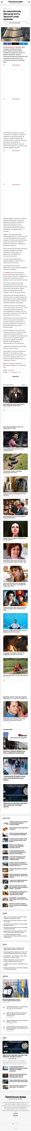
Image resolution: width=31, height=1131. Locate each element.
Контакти (15, 1113)
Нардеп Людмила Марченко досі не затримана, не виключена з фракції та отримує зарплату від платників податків (16, 1014)
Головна (5, 8)
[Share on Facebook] (7, 44)
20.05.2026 (6, 808)
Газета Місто (11, 370)
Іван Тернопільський (14, 22)
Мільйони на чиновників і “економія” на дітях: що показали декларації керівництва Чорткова (18, 905)
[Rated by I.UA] (15, 1123)
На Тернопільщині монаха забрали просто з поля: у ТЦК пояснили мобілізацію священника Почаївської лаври (18, 893)
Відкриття (6, 363)
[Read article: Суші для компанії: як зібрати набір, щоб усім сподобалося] (5, 829)
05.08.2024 (7, 24)
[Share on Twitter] (15, 44)
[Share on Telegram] (24, 44)
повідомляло (8, 272)
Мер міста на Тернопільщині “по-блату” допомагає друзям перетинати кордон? (12, 1000)
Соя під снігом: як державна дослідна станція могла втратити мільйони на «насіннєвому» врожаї (17, 858)
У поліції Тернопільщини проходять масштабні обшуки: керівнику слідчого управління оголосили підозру (17, 852)
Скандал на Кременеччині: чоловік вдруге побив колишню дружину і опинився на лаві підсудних (18, 876)
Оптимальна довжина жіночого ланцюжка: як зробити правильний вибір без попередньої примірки (18, 823)
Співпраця (15, 1115)
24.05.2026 (6, 781)
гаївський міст (14, 372)
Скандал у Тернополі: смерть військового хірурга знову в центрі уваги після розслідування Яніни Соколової (18, 1076)
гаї (9, 372)
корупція (6, 800)
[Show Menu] (1, 2)
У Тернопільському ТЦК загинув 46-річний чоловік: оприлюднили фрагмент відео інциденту (14, 778)
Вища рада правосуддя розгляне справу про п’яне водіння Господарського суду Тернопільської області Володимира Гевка (17, 1028)
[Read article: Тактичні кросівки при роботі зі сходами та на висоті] (5, 870)
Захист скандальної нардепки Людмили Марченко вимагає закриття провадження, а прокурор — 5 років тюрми (18, 887)
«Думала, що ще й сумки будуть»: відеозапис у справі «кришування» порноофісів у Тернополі (15, 805)
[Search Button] (29, 2)
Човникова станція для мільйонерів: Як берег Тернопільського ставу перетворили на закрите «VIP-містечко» (18, 864)
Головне (9, 8)
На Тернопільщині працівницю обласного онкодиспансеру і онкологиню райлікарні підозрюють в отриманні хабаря (15, 936)
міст (19, 372)
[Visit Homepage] (15, 2)
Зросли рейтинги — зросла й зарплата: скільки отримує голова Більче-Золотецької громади (18, 899)
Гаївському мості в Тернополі (13, 47)
